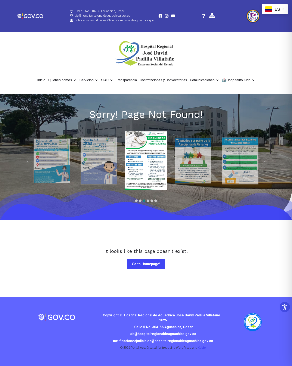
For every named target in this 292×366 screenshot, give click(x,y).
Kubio (202, 347)
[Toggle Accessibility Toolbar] (284, 307)
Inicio (41, 80)
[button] (136, 200)
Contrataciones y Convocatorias (163, 80)
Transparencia (126, 80)
